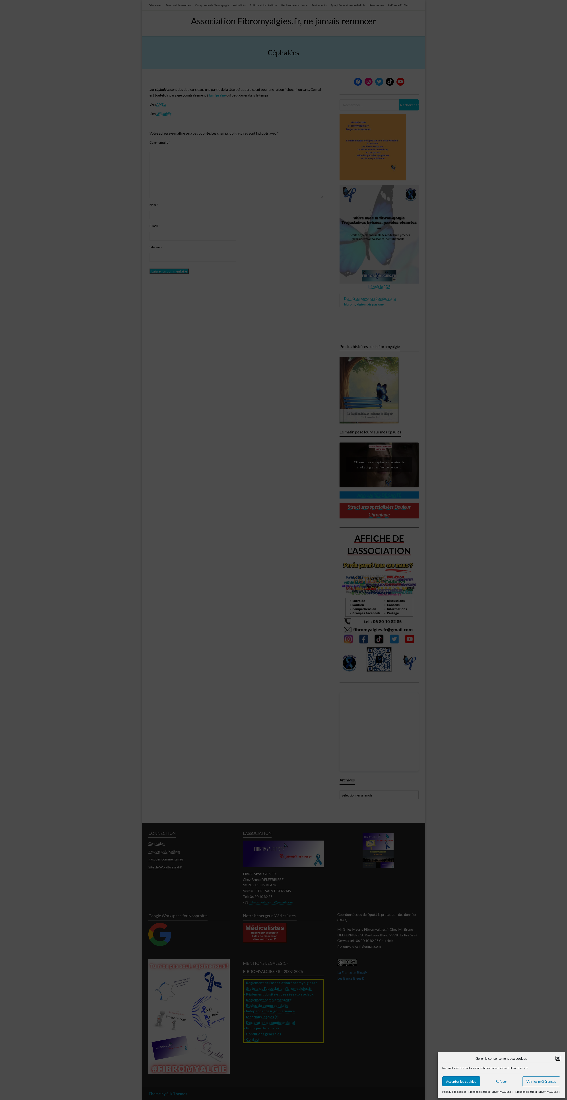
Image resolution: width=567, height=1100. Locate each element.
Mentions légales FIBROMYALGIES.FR (490, 1091)
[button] (558, 1058)
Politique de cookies (454, 1091)
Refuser (501, 1081)
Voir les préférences (541, 1081)
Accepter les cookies (461, 1081)
